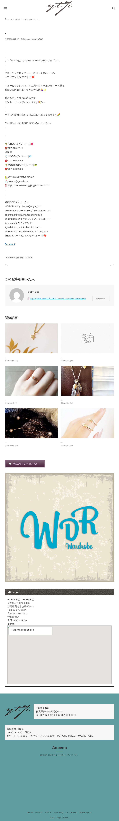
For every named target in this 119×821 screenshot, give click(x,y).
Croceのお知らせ (30, 39)
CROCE (38, 812)
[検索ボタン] (114, 8)
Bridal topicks (86, 812)
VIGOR (48, 812)
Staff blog (58, 812)
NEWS (40, 39)
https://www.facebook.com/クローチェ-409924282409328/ (58, 298)
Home (30, 812)
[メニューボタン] (5, 8)
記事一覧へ (101, 298)
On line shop (71, 812)
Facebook (10, 244)
